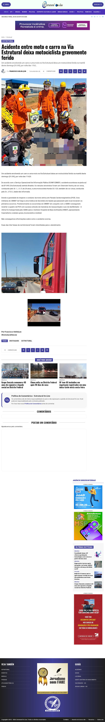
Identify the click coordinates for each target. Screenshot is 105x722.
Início (3, 37)
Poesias (4, 679)
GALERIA (97, 12)
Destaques (14, 341)
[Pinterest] (70, 71)
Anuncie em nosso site (79, 719)
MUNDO (24, 12)
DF (11, 12)
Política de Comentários (33, 403)
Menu (7, 4)
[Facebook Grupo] (91, 16)
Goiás (77, 673)
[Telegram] (84, 71)
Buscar (97, 4)
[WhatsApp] (75, 71)
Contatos (66, 719)
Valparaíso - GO (80, 683)
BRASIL (17, 12)
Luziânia (78, 676)
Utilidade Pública (7, 683)
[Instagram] (97, 16)
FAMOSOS (88, 12)
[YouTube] (103, 16)
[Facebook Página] (94, 16)
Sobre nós (100, 719)
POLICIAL (32, 12)
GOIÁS (71, 12)
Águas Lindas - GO (81, 686)
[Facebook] (61, 71)
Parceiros (91, 719)
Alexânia (78, 669)
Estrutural (9, 37)
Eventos (4, 673)
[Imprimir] (80, 71)
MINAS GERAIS (62, 12)
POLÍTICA (80, 12)
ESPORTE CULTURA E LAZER (46, 12)
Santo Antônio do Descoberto (85, 679)
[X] (100, 16)
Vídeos (3, 686)
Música (3, 676)
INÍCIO (6, 12)
